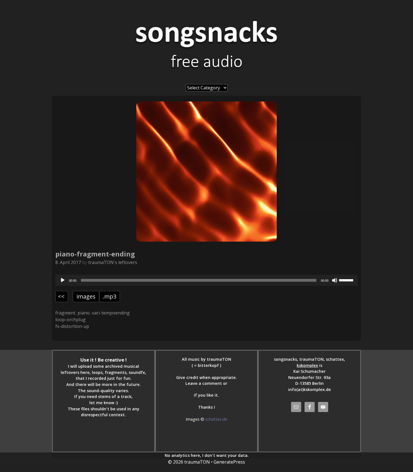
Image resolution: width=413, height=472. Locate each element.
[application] (206, 280)
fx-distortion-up (72, 326)
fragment (65, 313)
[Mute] (334, 280)
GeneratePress (229, 462)
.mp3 (109, 296)
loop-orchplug (70, 319)
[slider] (347, 280)
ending (122, 313)
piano (84, 313)
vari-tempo (103, 313)
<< (61, 296)
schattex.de (216, 419)
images (86, 296)
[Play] (62, 280)
